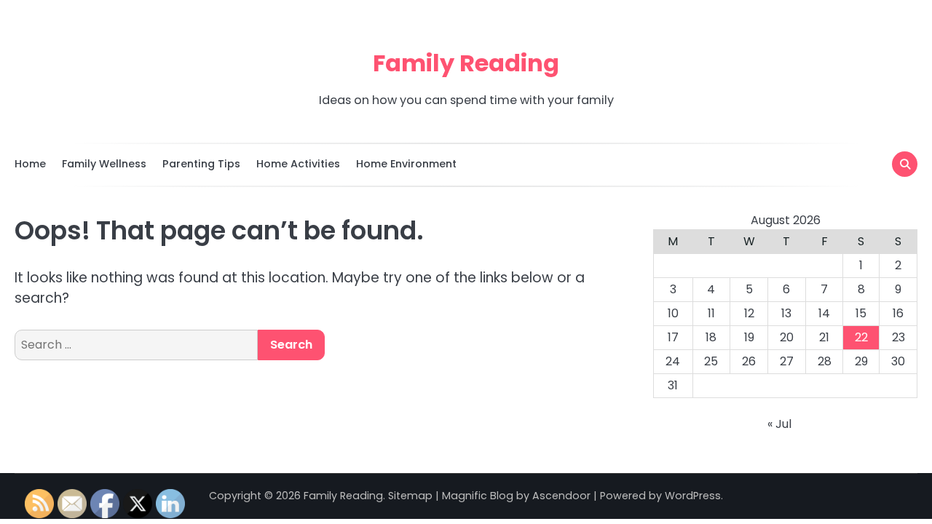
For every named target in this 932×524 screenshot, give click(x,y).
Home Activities (298, 163)
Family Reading (466, 63)
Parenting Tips (201, 163)
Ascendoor (561, 495)
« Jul (779, 424)
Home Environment (406, 163)
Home (30, 163)
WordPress (693, 495)
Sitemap (410, 495)
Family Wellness (104, 163)
